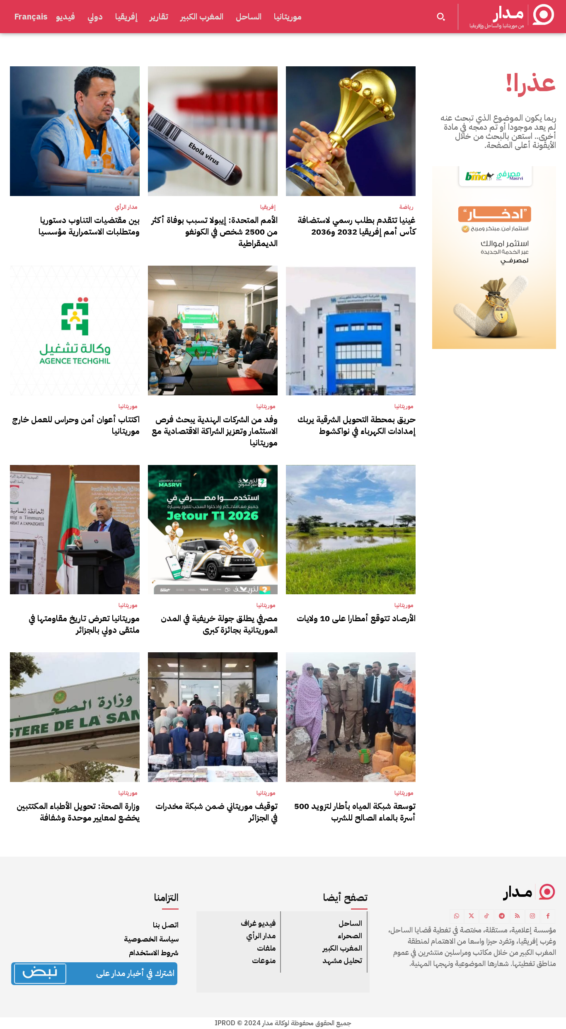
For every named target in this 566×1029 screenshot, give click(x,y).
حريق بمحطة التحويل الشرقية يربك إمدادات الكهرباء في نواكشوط (357, 425)
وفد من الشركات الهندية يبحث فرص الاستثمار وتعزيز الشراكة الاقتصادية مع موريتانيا (215, 431)
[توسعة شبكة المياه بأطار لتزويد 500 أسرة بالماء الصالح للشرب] (351, 717)
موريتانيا (404, 406)
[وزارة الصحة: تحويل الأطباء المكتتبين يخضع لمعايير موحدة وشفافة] (75, 717)
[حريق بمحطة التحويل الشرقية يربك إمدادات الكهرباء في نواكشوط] (351, 330)
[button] (441, 16)
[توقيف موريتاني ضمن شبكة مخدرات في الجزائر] (213, 717)
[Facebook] (548, 916)
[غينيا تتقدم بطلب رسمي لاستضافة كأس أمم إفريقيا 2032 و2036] (351, 131)
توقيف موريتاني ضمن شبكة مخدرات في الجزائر (216, 812)
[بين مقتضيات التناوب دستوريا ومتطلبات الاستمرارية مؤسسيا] (75, 131)
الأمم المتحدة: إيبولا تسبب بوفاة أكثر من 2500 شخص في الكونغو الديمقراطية (215, 231)
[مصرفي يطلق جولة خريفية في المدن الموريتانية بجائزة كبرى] (213, 530)
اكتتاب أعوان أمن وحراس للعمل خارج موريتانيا (76, 425)
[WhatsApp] (457, 916)
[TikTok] (486, 916)
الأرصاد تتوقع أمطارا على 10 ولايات (356, 618)
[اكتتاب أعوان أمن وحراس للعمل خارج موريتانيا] (75, 330)
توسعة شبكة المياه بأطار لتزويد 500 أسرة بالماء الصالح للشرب (355, 812)
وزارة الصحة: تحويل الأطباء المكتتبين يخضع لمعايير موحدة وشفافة (78, 812)
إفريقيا (268, 207)
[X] (471, 916)
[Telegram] (502, 916)
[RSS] (517, 916)
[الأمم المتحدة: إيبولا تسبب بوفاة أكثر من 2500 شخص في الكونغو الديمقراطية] (213, 131)
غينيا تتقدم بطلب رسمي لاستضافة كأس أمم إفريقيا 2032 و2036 (357, 226)
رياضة (406, 207)
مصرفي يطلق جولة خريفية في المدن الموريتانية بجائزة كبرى (219, 624)
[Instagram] (532, 916)
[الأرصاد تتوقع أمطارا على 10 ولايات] (351, 530)
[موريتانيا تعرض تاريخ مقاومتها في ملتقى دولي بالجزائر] (75, 530)
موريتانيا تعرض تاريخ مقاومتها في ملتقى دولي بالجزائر (84, 624)
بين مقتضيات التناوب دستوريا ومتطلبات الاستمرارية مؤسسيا (89, 226)
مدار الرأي (126, 207)
